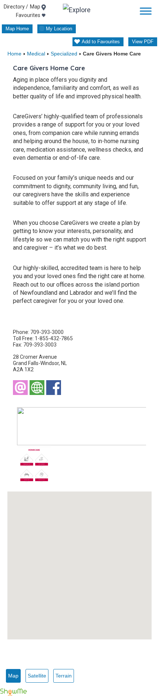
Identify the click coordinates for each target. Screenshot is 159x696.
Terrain (63, 676)
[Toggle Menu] (146, 10)
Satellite (37, 676)
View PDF (142, 41)
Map (13, 676)
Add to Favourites (101, 41)
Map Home (17, 28)
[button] (79, 561)
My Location (59, 28)
